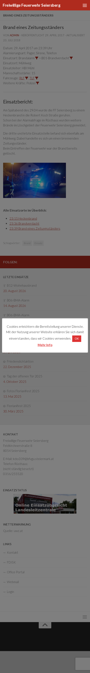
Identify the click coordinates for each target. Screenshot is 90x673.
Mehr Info (45, 345)
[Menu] (85, 5)
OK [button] (77, 338)
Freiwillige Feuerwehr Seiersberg (31, 5)
